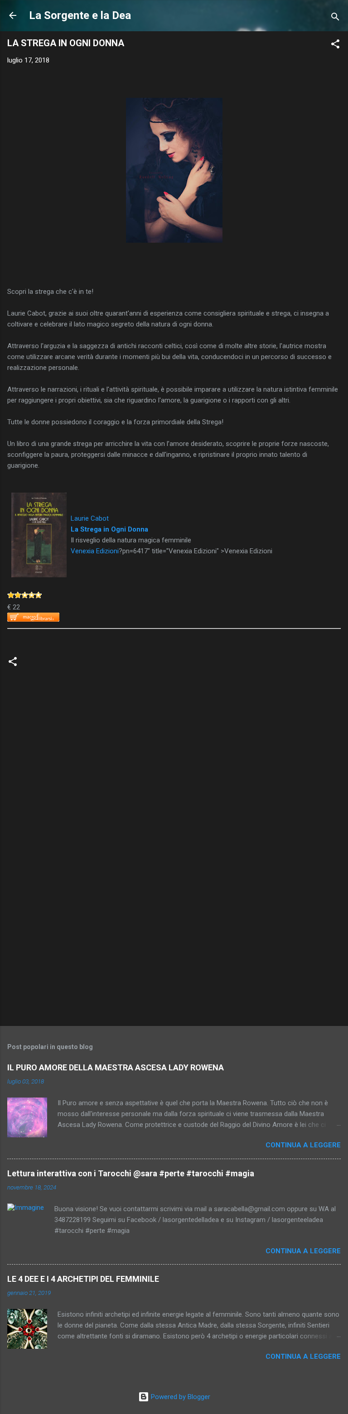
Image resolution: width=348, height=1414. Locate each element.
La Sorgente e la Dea (80, 15)
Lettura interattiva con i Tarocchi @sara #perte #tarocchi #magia (130, 1173)
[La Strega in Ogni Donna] (39, 498)
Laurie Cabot (90, 518)
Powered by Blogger (179, 1397)
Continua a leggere (303, 1145)
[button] (335, 45)
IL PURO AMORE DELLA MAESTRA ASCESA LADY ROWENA (115, 1067)
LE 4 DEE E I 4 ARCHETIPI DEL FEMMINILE (83, 1279)
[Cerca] (335, 18)
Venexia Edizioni (95, 551)
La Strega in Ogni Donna (109, 529)
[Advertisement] (174, 948)
